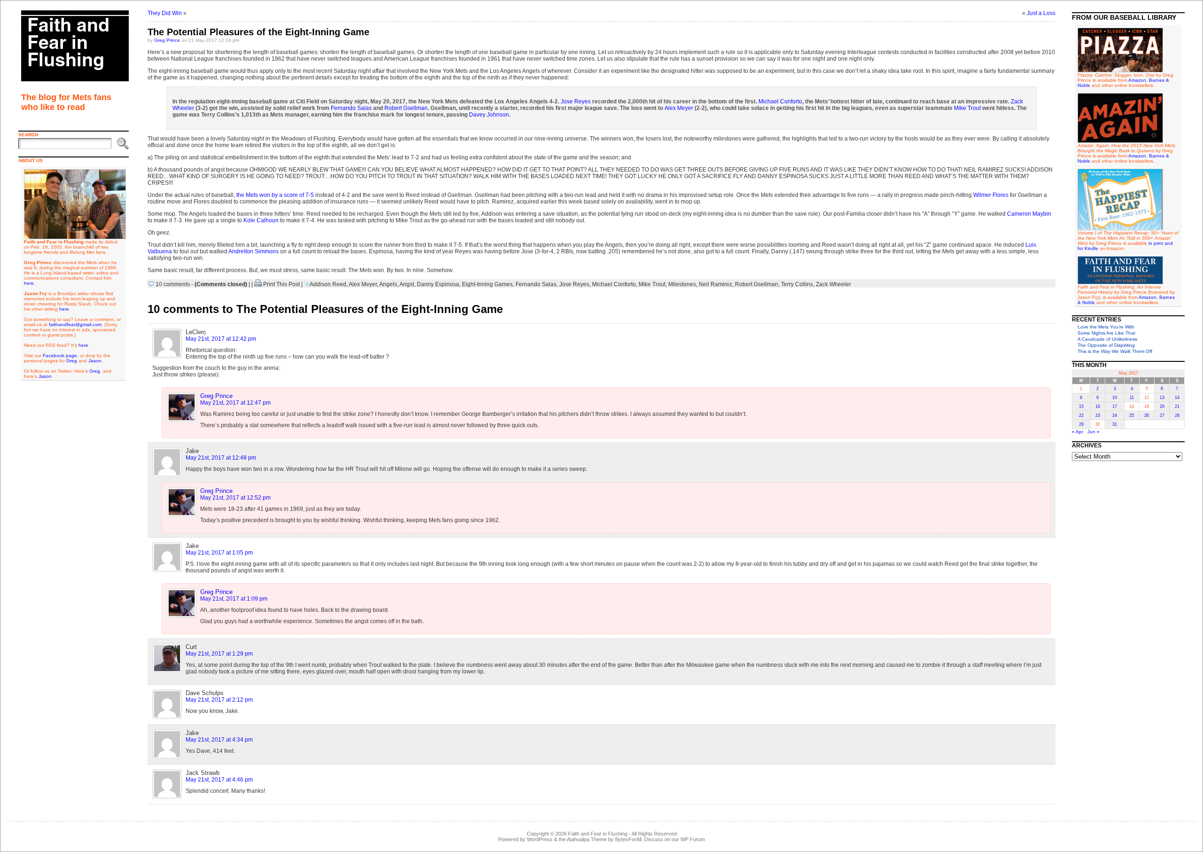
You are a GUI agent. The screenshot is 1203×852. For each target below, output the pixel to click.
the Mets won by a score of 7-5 (275, 195)
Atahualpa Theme (587, 839)
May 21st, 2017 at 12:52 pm (235, 497)
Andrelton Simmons (253, 251)
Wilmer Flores (990, 195)
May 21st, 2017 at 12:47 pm (235, 402)
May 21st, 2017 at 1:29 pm (219, 653)
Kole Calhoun (261, 220)
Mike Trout (967, 108)
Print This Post (281, 284)
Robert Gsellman (406, 108)
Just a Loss (1041, 13)
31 (1114, 424)
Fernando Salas (351, 108)
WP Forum (692, 839)
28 (1177, 415)
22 (1081, 415)
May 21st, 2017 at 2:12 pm (219, 699)
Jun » (1093, 431)
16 (1097, 406)
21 (1177, 406)
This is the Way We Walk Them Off (1115, 351)
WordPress (540, 839)
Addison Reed (328, 284)
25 (1131, 415)
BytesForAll (628, 839)
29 (1081, 424)
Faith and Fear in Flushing (597, 833)
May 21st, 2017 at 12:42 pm (221, 339)
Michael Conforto (780, 101)
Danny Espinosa (438, 284)
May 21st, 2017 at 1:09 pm (233, 598)
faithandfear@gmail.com (75, 324)
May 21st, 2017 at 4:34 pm (219, 739)
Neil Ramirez (715, 284)
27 (1162, 415)
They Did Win (165, 13)
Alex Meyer (678, 108)
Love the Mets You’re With (1106, 326)
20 (1162, 406)
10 (1114, 397)
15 (1081, 406)
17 (1114, 406)
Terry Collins (797, 284)
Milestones (682, 284)
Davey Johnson (489, 114)
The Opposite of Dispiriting (1106, 345)
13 (1162, 397)
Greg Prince (167, 40)
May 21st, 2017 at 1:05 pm (219, 552)
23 (1097, 415)
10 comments (173, 284)
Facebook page (60, 355)
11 (1132, 397)
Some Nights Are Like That (1106, 333)
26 (1146, 415)
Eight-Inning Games (487, 284)
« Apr (1077, 431)
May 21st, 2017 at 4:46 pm (219, 779)
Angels (388, 284)
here (29, 283)
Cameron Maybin (1029, 214)
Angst (406, 284)
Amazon (1137, 80)
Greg (71, 360)
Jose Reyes (576, 101)
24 (1114, 415)
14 (1177, 397)
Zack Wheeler (833, 284)
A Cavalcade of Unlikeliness (1107, 339)
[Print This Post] (258, 284)
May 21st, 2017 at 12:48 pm (221, 457)
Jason (95, 360)
